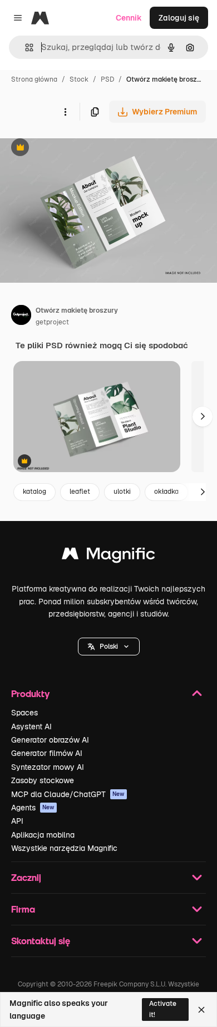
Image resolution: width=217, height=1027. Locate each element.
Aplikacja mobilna (43, 835)
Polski (109, 646)
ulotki (122, 491)
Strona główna (34, 79)
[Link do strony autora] (21, 316)
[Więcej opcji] (65, 112)
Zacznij (26, 877)
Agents (33, 808)
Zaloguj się (179, 18)
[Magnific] (108, 556)
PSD (107, 79)
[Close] (201, 1009)
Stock (79, 79)
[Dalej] (203, 416)
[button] (109, 646)
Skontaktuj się (40, 940)
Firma (23, 909)
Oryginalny (77, 148)
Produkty (30, 693)
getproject (52, 322)
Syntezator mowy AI (47, 767)
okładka (166, 491)
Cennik (129, 18)
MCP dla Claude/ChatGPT (68, 794)
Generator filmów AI (46, 753)
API (17, 821)
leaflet (80, 491)
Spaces (24, 713)
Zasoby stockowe (42, 780)
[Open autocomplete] (24, 47)
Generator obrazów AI (50, 740)
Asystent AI (31, 727)
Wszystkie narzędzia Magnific (64, 848)
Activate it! (162, 1009)
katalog (34, 491)
